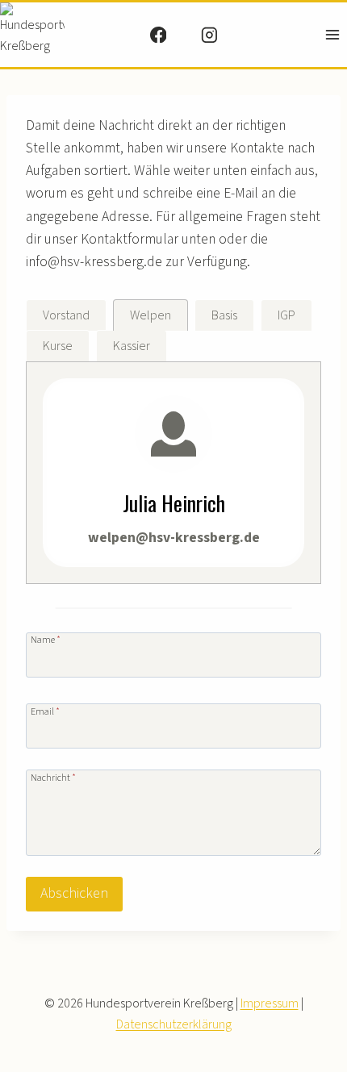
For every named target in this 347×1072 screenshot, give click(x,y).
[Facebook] (158, 35)
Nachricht (53, 777)
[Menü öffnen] (332, 34)
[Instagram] (209, 35)
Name (46, 639)
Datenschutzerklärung (174, 1024)
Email (45, 711)
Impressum (269, 1003)
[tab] (66, 315)
